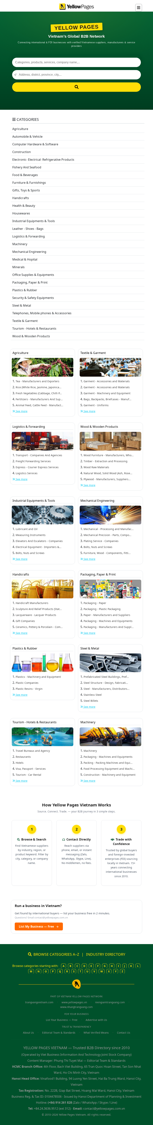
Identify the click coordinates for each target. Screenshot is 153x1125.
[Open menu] (138, 7)
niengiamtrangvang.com (110, 1002)
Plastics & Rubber (24, 290)
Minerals (18, 267)
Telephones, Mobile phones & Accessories (41, 313)
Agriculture (20, 129)
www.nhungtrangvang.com (76, 1007)
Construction (21, 152)
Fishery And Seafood (26, 167)
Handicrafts (20, 198)
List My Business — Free (39, 926)
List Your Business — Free (61, 1020)
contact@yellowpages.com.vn (51, 917)
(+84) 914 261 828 (60, 1102)
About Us (28, 1032)
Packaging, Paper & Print (30, 282)
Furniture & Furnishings (29, 183)
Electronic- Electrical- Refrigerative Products (43, 160)
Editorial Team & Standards (58, 1032)
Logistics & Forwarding (28, 236)
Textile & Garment (25, 321)
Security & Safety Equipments (33, 298)
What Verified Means (96, 1032)
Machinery (19, 244)
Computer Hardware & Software (35, 144)
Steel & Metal (21, 305)
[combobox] (76, 62)
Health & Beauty (23, 206)
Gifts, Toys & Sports (26, 190)
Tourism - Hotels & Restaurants (34, 328)
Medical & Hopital (24, 259)
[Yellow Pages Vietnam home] (76, 6)
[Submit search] (76, 87)
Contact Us (123, 1032)
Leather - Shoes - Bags (27, 229)
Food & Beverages (25, 175)
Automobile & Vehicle (27, 136)
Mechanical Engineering (29, 252)
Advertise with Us (96, 1020)
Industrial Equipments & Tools (33, 221)
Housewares (21, 213)
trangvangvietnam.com (39, 1002)
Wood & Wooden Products (31, 336)
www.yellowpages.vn (74, 1002)
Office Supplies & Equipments (33, 275)
